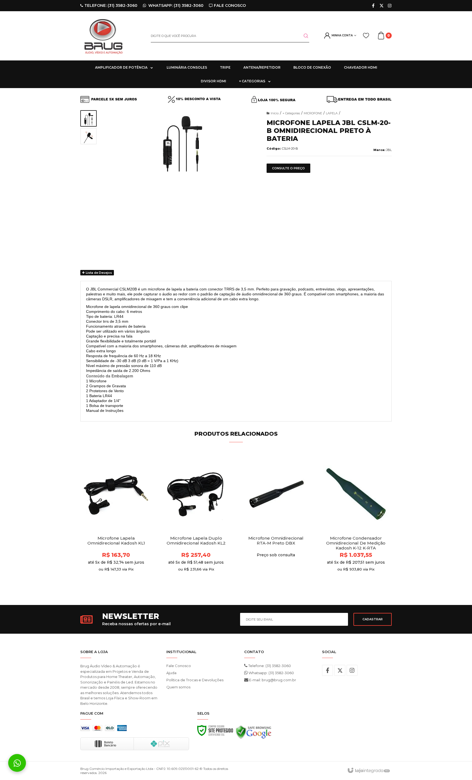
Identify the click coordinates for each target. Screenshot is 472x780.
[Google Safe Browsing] (254, 733)
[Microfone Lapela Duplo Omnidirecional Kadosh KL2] (196, 522)
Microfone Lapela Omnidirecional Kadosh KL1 (116, 541)
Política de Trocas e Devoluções (194, 680)
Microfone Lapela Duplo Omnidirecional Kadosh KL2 (196, 541)
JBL (389, 150)
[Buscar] (302, 35)
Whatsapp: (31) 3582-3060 (271, 673)
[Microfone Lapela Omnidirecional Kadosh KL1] (116, 522)
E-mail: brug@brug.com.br (272, 680)
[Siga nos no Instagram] (390, 6)
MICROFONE (313, 113)
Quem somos (178, 687)
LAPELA (332, 113)
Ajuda (171, 673)
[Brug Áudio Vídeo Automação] (111, 35)
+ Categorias (291, 113)
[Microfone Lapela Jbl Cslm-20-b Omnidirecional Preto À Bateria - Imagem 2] (88, 136)
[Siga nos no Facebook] (373, 6)
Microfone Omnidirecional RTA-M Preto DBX (275, 541)
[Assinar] (372, 619)
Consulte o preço (288, 168)
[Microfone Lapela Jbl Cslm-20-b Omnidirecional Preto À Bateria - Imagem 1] (88, 118)
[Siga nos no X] (381, 5)
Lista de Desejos (98, 273)
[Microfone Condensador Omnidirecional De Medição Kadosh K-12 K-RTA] (356, 522)
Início (275, 113)
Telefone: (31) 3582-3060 (269, 665)
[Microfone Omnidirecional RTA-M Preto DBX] (276, 522)
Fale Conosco (178, 665)
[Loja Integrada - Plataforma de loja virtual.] (368, 771)
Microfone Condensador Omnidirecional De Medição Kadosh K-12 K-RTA (355, 543)
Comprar (126, 582)
